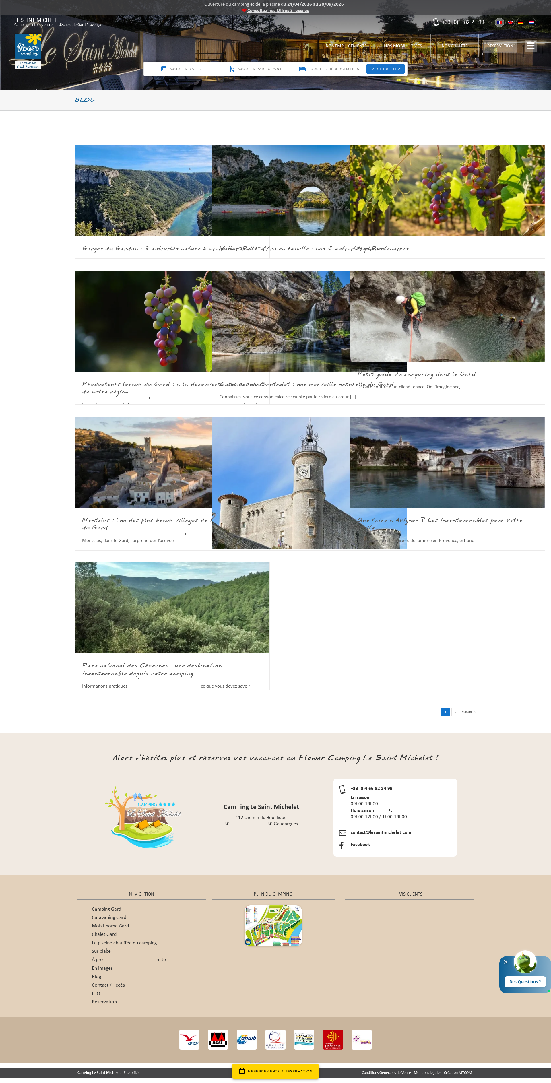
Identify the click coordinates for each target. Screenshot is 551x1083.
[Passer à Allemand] (520, 22)
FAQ (96, 993)
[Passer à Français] (499, 22)
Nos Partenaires (383, 248)
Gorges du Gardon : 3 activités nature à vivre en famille (169, 248)
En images (102, 968)
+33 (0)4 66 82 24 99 (462, 22)
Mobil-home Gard (110, 926)
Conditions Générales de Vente (386, 1073)
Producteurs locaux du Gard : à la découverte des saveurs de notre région (172, 388)
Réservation (500, 46)
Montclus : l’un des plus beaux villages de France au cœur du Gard (170, 524)
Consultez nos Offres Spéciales (278, 10)
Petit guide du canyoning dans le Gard (416, 374)
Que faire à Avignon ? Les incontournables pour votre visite (440, 524)
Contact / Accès (108, 985)
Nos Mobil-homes (403, 48)
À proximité (129, 959)
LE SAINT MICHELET (58, 22)
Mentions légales (427, 1073)
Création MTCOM (458, 1073)
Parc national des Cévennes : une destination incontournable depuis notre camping (152, 669)
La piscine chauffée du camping (124, 943)
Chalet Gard (104, 934)
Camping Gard (106, 909)
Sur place (101, 951)
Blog (96, 976)
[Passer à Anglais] (510, 22)
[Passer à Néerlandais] (531, 22)
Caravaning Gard (109, 917)
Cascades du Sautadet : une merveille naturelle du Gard (307, 384)
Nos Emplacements (346, 48)
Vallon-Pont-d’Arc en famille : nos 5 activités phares (302, 248)
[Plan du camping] (273, 907)
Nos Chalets (454, 48)
